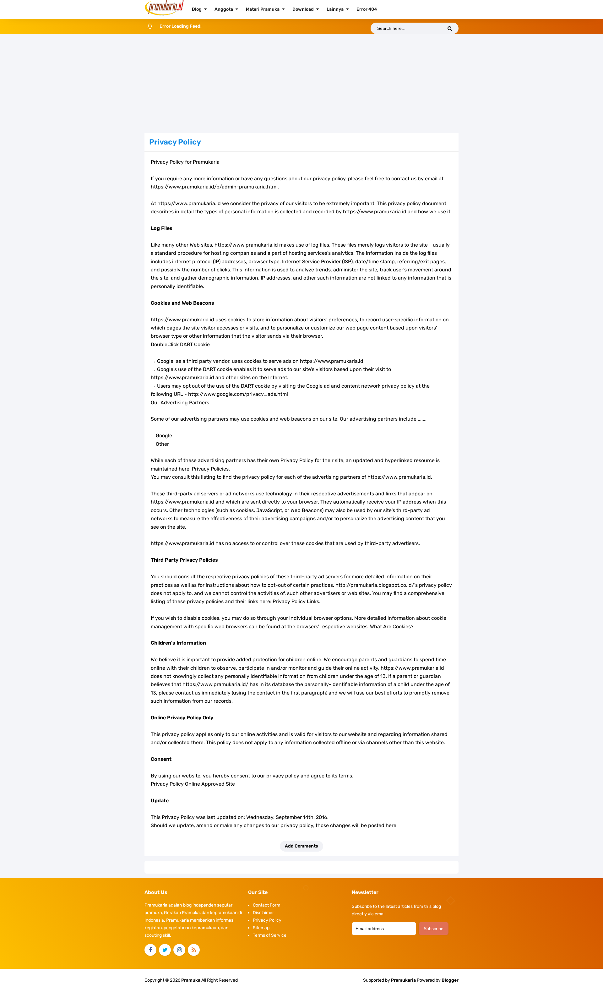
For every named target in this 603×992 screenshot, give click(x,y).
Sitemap (261, 927)
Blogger (450, 980)
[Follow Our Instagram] (179, 950)
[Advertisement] (301, 84)
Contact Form (266, 905)
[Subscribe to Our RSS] (194, 950)
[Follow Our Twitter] (165, 950)
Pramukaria (403, 980)
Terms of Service (269, 935)
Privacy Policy (267, 920)
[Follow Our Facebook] (150, 950)
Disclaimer (263, 912)
